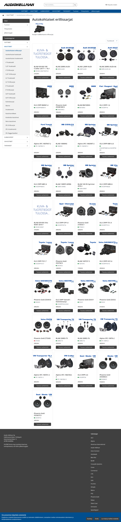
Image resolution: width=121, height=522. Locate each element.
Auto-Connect (95, 451)
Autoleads (94, 454)
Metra (92, 490)
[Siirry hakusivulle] (75, 4)
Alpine (93, 441)
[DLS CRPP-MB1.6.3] (108, 131)
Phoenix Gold (95, 497)
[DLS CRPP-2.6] (86, 362)
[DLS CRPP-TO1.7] (42, 248)
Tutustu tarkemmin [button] (42, 77)
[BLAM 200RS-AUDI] (64, 54)
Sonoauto (94, 507)
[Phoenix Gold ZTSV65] (42, 325)
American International (98, 444)
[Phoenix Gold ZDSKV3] (42, 287)
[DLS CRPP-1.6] (108, 92)
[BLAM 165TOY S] (86, 248)
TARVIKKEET (66, 11)
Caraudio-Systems (96, 464)
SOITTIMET (24, 11)
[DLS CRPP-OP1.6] (64, 210)
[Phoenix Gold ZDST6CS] (64, 248)
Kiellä (96, 518)
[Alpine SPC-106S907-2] (86, 131)
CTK (92, 474)
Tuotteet (75, 11)
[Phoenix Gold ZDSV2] (108, 287)
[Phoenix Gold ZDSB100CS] (64, 92)
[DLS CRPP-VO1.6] (108, 248)
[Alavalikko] (27, 42)
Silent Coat (94, 503)
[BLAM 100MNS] (64, 131)
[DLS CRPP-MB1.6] (42, 171)
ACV (92, 438)
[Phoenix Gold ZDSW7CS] (42, 400)
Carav (92, 467)
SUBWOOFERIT (45, 11)
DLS (92, 477)
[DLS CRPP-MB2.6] (108, 171)
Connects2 (94, 471)
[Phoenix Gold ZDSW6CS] (108, 362)
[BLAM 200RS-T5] (64, 325)
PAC (92, 493)
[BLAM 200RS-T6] (86, 325)
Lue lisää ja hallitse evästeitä (109, 518)
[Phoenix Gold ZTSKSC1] (86, 210)
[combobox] (58, 4)
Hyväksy (89, 518)
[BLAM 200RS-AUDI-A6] (108, 54)
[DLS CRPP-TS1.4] (108, 210)
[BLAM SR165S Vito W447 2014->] (42, 210)
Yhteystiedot (85, 11)
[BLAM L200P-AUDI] (86, 54)
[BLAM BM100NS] (86, 92)
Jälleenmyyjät (96, 11)
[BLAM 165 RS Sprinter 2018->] (86, 171)
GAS (92, 480)
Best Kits (93, 457)
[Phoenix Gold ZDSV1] (86, 287)
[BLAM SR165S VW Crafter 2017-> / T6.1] (42, 54)
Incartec (93, 484)
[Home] (3, 15)
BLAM (92, 461)
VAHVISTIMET (56, 11)
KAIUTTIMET (34, 11)
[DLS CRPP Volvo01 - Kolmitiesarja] (64, 287)
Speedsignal (94, 510)
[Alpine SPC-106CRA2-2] (64, 362)
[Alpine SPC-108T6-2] (108, 325)
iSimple (93, 487)
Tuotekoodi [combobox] (110, 41)
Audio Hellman (95, 448)
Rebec (93, 500)
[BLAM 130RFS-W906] (64, 171)
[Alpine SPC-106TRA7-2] (42, 131)
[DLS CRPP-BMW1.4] (42, 92)
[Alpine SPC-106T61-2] (42, 362)
